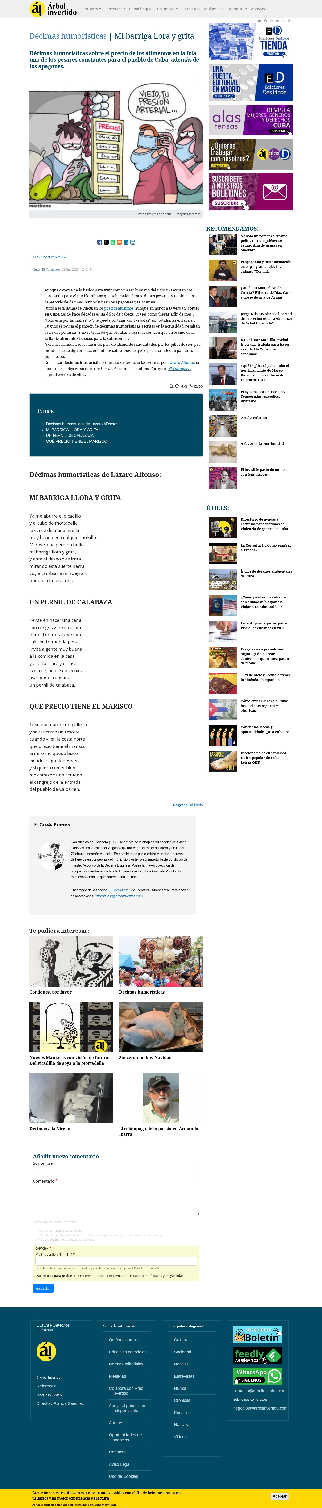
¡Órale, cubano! (254, 417)
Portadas (90, 9)
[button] (261, 20)
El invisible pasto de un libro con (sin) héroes (265, 471)
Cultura (180, 1339)
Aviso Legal (119, 1464)
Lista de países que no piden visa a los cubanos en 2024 (264, 625)
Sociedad (182, 1352)
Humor (180, 1388)
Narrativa (182, 1424)
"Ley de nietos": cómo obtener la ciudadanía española (266, 677)
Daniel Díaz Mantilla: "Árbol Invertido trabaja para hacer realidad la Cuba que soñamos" (265, 346)
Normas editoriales (126, 1364)
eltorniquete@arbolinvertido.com (119, 896)
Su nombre (43, 1163)
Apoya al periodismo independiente (127, 1408)
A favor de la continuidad (262, 443)
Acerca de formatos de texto (54, 1222)
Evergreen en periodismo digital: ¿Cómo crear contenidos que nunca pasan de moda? (265, 656)
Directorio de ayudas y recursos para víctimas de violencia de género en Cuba (264, 524)
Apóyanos (259, 9)
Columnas (166, 9)
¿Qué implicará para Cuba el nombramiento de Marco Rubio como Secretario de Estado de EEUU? (265, 372)
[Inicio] (53, 9)
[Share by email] (119, 242)
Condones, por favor (50, 992)
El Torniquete (51, 269)
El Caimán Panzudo (49, 256)
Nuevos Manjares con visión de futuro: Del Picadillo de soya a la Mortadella (69, 1060)
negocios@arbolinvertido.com (260, 1408)
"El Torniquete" (118, 890)
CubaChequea (141, 9)
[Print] (132, 242)
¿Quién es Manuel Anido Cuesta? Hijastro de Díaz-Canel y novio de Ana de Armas (267, 292)
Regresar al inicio (188, 805)
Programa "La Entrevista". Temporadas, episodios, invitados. (263, 396)
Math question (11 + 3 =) (53, 1254)
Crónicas (182, 1400)
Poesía (180, 1412)
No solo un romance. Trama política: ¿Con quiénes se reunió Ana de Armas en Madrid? (264, 243)
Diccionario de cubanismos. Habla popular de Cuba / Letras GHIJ (264, 757)
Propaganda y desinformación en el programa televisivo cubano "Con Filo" (266, 266)
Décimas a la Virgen (49, 1128)
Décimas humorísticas (68, 36)
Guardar (43, 1288)
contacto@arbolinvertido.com (260, 1391)
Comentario (43, 1181)
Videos (180, 1436)
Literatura (236, 9)
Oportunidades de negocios (125, 1437)
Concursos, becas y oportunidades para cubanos (265, 729)
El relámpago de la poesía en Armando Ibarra (158, 1131)
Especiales (114, 9)
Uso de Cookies (123, 1476)
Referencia (47, 1386)
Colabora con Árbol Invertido (126, 1391)
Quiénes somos (123, 1339)
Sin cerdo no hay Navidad (145, 1057)
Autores (116, 1422)
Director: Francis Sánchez (60, 1403)
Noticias (181, 1364)
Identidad (117, 1376)
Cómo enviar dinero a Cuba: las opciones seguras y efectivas (264, 705)
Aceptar (279, 1496)
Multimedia (214, 9)
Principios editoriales (128, 1352)
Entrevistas (190, 9)
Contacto (117, 1452)
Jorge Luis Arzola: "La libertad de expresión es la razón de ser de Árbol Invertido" (266, 318)
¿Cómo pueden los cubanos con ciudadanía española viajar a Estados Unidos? (263, 602)
